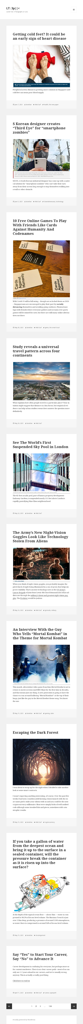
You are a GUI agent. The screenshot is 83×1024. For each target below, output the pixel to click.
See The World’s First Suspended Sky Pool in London (40, 444)
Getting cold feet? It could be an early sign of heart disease (39, 36)
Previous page (9, 1006)
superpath (53, 993)
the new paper (54, 105)
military (53, 610)
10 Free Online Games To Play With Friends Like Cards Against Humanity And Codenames (40, 227)
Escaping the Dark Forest (35, 732)
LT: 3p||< (13, 8)
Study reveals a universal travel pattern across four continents (36, 351)
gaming (47, 713)
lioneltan (29, 105)
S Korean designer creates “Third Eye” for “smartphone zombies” (39, 128)
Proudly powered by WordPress (24, 1020)
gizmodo (48, 610)
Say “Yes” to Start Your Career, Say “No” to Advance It (40, 956)
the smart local (54, 327)
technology (59, 201)
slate (52, 713)
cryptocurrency (50, 822)
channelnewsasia (49, 201)
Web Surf (38, 105)
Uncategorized (40, 935)
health (46, 105)
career (47, 993)
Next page (74, 1006)
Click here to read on (21, 981)
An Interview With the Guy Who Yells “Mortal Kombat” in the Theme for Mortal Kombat (40, 633)
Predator (24, 598)
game (47, 327)
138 (51, 1006)
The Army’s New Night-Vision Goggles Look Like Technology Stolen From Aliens (40, 536)
